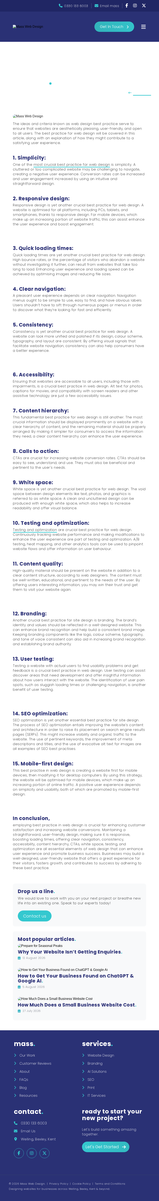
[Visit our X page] (144, 6)
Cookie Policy (81, 1184)
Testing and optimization (35, 529)
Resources (28, 1095)
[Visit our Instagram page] (135, 6)
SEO (91, 1079)
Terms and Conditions (110, 1184)
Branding (95, 1063)
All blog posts (142, 93)
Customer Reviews (35, 1063)
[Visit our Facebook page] (127, 6)
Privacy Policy (58, 1184)
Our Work (27, 1055)
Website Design (101, 1055)
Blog (23, 1087)
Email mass (109, 6)
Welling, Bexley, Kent (38, 1139)
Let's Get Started (102, 1147)
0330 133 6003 (76, 6)
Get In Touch (111, 26)
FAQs (23, 1079)
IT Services (97, 1095)
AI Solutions (97, 1071)
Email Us (28, 1131)
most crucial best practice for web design (72, 164)
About (24, 1071)
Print (91, 1087)
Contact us (34, 916)
